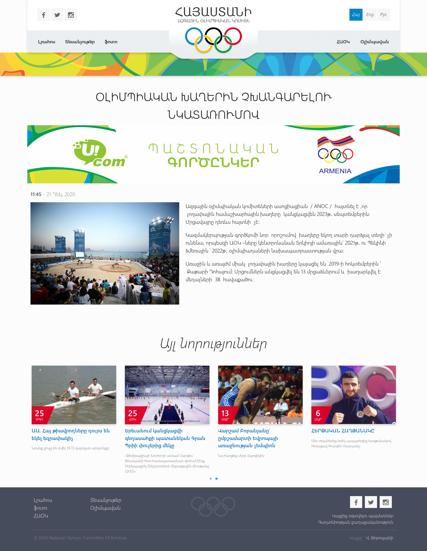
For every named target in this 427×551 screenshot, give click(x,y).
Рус (383, 14)
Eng (370, 14)
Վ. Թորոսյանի (379, 538)
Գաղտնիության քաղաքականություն (355, 522)
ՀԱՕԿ (343, 41)
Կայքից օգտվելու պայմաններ (362, 515)
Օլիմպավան (374, 41)
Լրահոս (46, 41)
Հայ (356, 14)
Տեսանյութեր (80, 41)
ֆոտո (111, 41)
